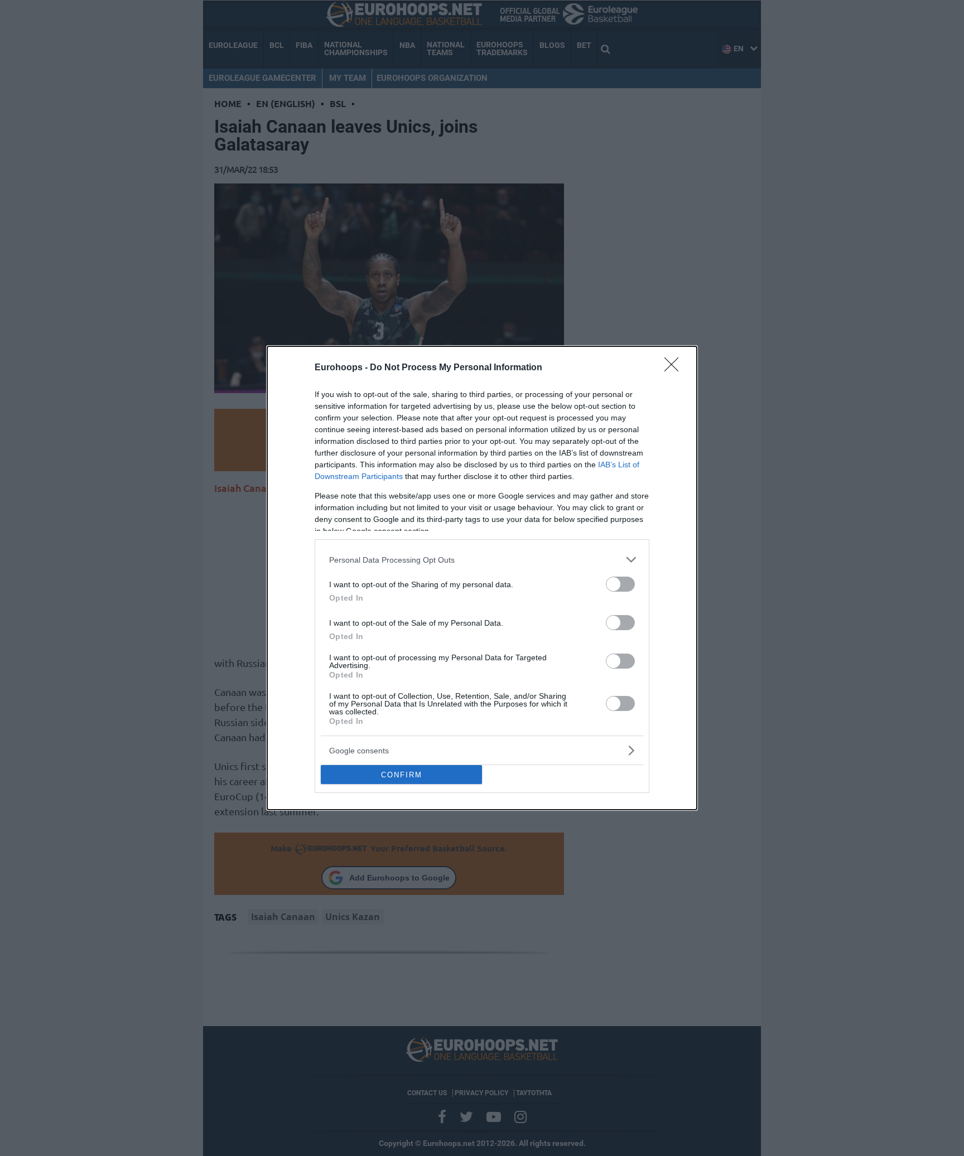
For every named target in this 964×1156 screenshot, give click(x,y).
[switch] (620, 584)
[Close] (675, 368)
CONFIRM (401, 775)
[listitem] (482, 559)
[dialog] (482, 578)
